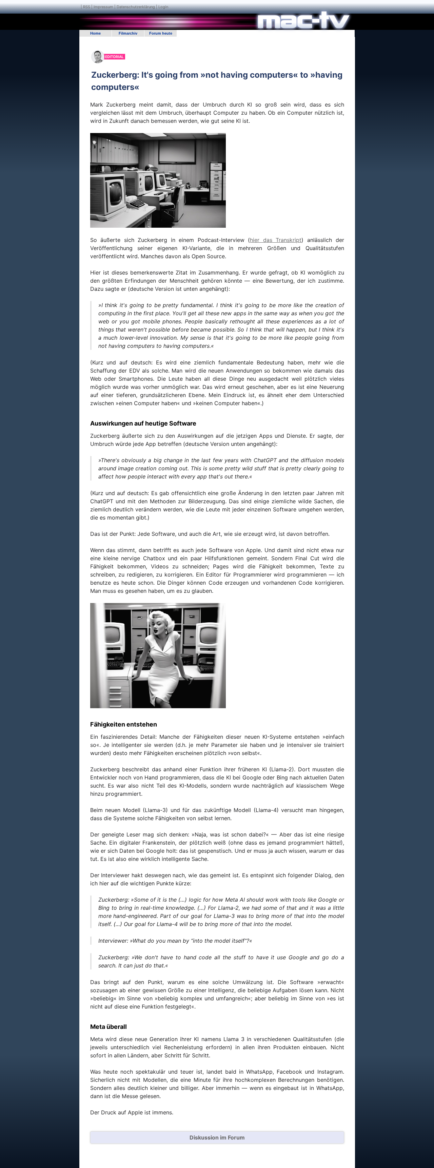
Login (163, 6)
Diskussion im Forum (217, 1137)
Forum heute (160, 33)
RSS (86, 6)
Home (95, 33)
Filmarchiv (128, 33)
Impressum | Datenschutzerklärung (124, 6)
